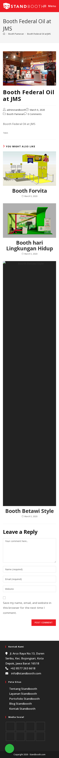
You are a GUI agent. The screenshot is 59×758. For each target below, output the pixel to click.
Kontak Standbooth (22, 708)
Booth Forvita (29, 190)
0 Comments (35, 114)
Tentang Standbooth (23, 689)
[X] (10, 726)
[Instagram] (30, 726)
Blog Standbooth (20, 703)
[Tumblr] (30, 736)
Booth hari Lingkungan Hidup (29, 245)
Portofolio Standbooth (24, 699)
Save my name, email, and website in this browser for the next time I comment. (27, 608)
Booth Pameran (15, 114)
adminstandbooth (16, 109)
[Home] (4, 33)
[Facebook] (20, 726)
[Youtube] (40, 736)
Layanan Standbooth (23, 693)
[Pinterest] (10, 736)
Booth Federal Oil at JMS (39, 33)
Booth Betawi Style (29, 510)
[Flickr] (20, 736)
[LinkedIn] (40, 726)
